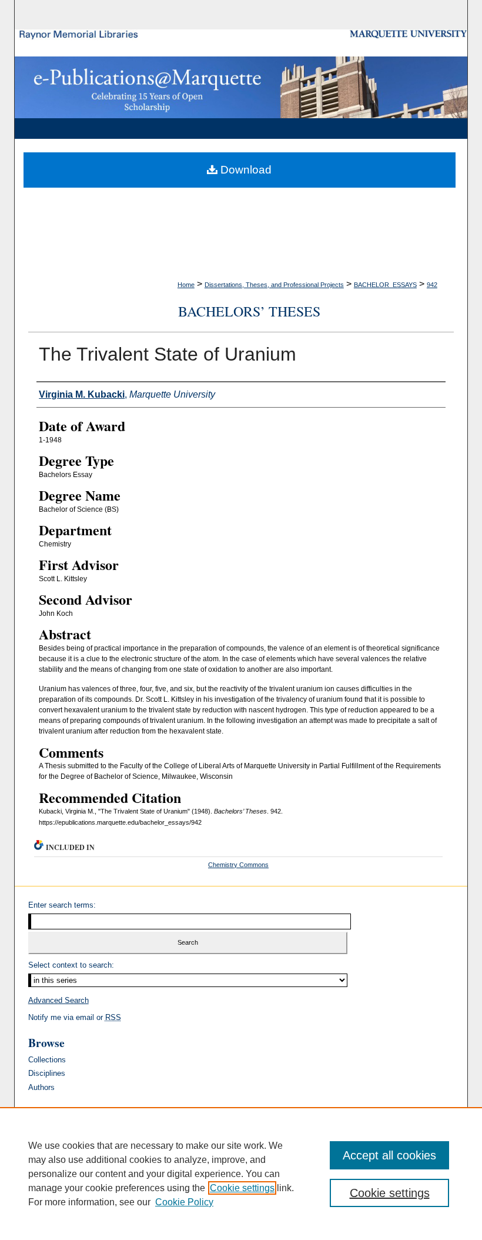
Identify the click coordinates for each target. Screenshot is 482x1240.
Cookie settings (242, 1188)
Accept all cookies (389, 1155)
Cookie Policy (184, 1202)
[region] (241, 1173)
